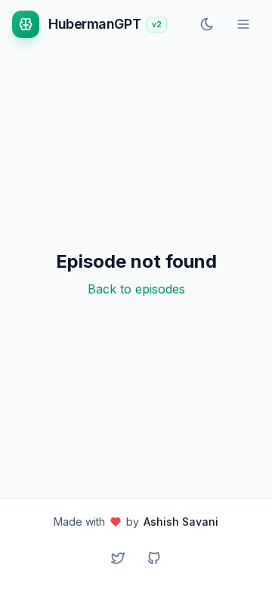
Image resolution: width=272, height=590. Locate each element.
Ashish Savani (181, 521)
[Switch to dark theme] (207, 24)
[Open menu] (243, 24)
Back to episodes (136, 289)
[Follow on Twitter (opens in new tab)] (117, 558)
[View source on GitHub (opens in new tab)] (154, 558)
